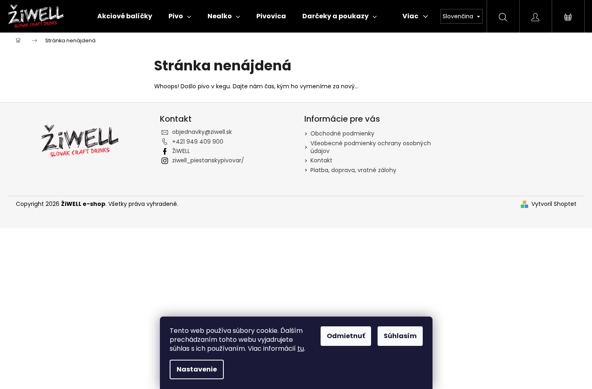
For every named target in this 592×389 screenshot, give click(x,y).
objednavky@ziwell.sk (202, 132)
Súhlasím (400, 336)
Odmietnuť (346, 336)
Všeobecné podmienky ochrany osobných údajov (370, 147)
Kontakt (321, 160)
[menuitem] (124, 16)
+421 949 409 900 (197, 142)
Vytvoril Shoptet (554, 204)
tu (300, 348)
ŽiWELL (181, 151)
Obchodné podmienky (342, 133)
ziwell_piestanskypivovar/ (208, 160)
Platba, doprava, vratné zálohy (353, 170)
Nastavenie (197, 369)
